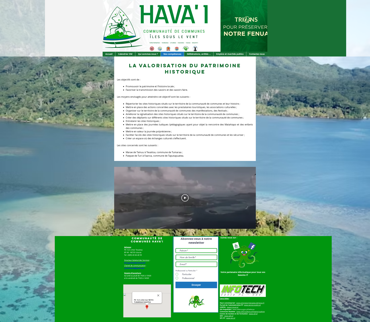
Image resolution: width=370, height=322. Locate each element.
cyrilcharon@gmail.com (134, 268)
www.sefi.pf (228, 316)
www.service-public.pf (252, 305)
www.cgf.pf (253, 314)
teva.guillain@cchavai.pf (134, 263)
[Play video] (185, 198)
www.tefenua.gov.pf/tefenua (243, 309)
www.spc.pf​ (230, 318)
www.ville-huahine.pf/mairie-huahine (250, 311)
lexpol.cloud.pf (232, 307)
